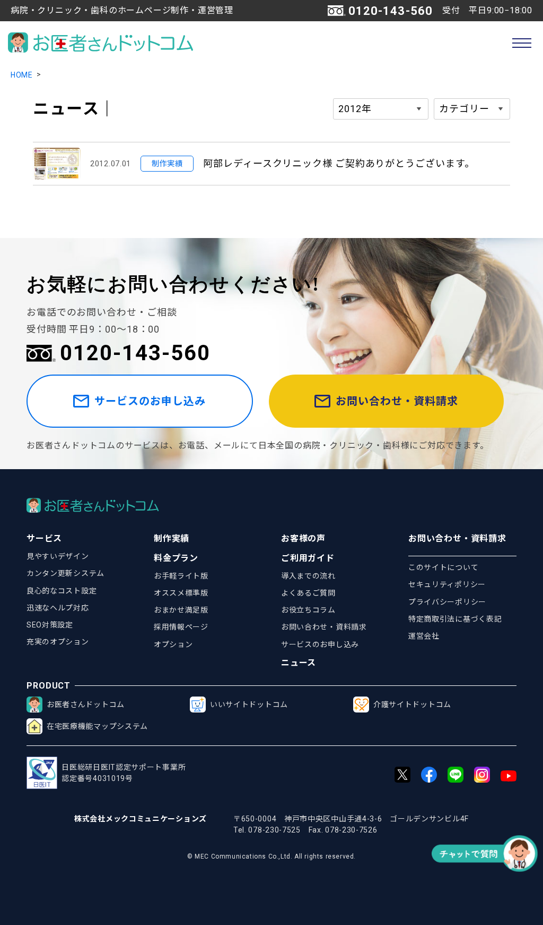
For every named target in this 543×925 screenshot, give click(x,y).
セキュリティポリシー (447, 584)
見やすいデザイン (58, 556)
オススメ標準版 (181, 593)
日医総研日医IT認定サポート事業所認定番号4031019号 (124, 773)
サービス (44, 538)
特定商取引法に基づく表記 (455, 619)
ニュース (298, 663)
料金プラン (176, 558)
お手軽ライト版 (181, 576)
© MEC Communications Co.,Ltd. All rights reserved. (271, 856)
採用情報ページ (181, 627)
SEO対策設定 (50, 625)
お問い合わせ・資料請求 (397, 401)
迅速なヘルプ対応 (58, 608)
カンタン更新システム (65, 573)
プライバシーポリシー (447, 602)
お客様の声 (303, 538)
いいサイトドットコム (249, 704)
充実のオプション (58, 642)
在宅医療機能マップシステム (97, 726)
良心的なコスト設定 (62, 591)
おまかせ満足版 (181, 610)
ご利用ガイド (308, 558)
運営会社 (424, 636)
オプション (173, 644)
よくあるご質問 (308, 593)
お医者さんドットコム (86, 704)
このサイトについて (443, 567)
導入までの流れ (308, 576)
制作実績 (171, 538)
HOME (22, 75)
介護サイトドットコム (412, 704)
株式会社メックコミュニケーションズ (140, 818)
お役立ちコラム (308, 610)
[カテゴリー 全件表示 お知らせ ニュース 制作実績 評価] (472, 109)
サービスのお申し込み (150, 401)
